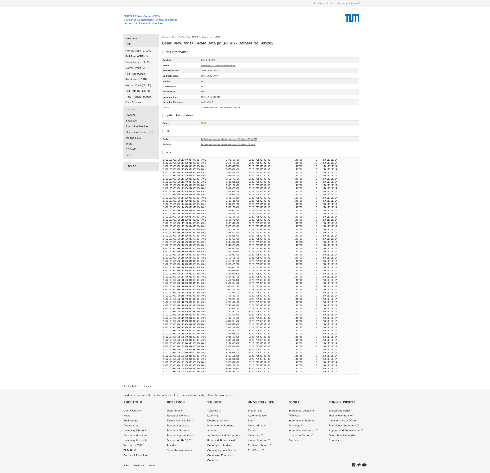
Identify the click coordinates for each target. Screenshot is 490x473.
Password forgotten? (348, 3)
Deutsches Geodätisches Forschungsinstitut (150, 19)
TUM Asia (294, 415)
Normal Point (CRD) (137, 67)
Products (131, 109)
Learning (212, 415)
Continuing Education (220, 455)
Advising (212, 430)
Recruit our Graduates (342, 425)
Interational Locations (301, 410)
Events (252, 430)
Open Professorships (179, 450)
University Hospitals (135, 440)
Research (176, 402)
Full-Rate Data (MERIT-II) (189, 37)
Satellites (131, 120)
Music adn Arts (257, 425)
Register (318, 3)
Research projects (178, 425)
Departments (131, 425)
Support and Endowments (344, 430)
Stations (131, 114)
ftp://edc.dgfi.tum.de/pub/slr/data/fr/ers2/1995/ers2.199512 (228, 144)
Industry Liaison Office (342, 420)
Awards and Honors (135, 435)
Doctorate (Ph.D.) (177, 440)
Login (330, 3)
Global (294, 402)
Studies (214, 402)
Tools (129, 143)
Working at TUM (133, 445)
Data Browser (133, 102)
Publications (130, 420)
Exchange (294, 425)
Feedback (138, 465)
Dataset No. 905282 (211, 37)
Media (152, 465)
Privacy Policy (130, 386)
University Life (261, 402)
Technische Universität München (143, 23)
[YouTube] (364, 465)
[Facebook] (353, 465)
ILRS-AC (131, 166)
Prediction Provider (137, 126)
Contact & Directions (135, 455)
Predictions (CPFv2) (137, 62)
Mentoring (254, 435)
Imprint (147, 386)
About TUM (132, 402)
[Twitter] (359, 465)
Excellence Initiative (179, 420)
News (126, 415)
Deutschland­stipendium (343, 435)
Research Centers (178, 415)
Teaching (212, 410)
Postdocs (172, 445)
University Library (134, 430)
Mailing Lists (133, 137)
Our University (132, 410)
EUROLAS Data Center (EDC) (141, 16)
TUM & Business (342, 402)
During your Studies (219, 445)
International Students (220, 425)
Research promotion (179, 435)
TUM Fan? (129, 450)
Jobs (126, 465)
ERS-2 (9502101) (209, 60)
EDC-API (131, 149)
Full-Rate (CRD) (135, 73)
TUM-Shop (254, 450)
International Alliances (301, 430)
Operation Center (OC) (140, 132)
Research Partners (178, 430)
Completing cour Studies (222, 450)
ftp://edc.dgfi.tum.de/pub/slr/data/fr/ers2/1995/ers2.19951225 (229, 139)
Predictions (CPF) (136, 79)
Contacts (212, 460)
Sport (251, 420)
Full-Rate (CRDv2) (136, 56)
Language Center (299, 435)
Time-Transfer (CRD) (138, 96)
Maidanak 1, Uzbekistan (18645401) (218, 65)
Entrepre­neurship (339, 410)
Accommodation (257, 415)
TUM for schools (258, 445)
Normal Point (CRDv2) (138, 50)
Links (129, 155)
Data (128, 43)
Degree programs (218, 420)
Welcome (131, 38)
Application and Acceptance (224, 435)
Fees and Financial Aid (221, 440)
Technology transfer (341, 415)
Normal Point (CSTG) (138, 85)
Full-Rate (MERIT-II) (137, 90)
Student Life (255, 410)
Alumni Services (257, 440)
